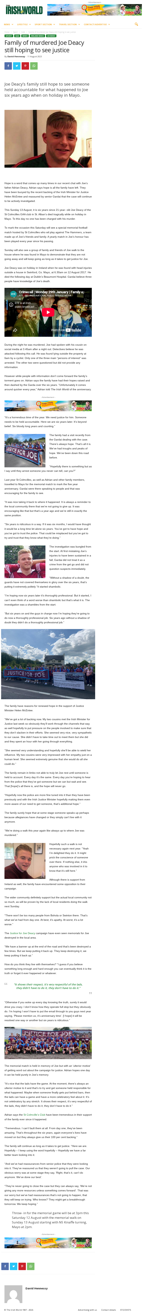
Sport (15, 32)
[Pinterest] (25, 66)
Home (6, 32)
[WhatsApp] (34, 66)
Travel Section (68, 24)
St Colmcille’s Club (34, 1114)
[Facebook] (8, 66)
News (7, 24)
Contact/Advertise (95, 24)
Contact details (108, 1309)
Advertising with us (87, 1309)
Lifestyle (22, 24)
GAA (23, 32)
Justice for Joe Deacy (22, 933)
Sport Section (43, 24)
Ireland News (37, 36)
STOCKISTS (125, 1309)
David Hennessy (16, 56)
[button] (136, 24)
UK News (51, 36)
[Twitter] (16, 66)
